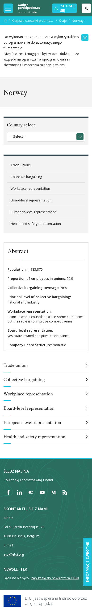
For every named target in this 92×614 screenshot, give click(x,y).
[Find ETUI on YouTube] (42, 492)
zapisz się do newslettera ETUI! (55, 578)
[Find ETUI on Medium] (53, 492)
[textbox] (42, 136)
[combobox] (46, 136)
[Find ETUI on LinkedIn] (19, 492)
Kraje (63, 20)
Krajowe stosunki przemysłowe (33, 20)
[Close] (84, 37)
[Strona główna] (5, 20)
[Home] (29, 8)
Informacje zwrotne (87, 562)
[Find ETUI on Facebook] (8, 492)
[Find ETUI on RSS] (65, 492)
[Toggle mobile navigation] (8, 8)
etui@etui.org (14, 554)
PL (86, 8)
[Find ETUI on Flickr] (31, 492)
